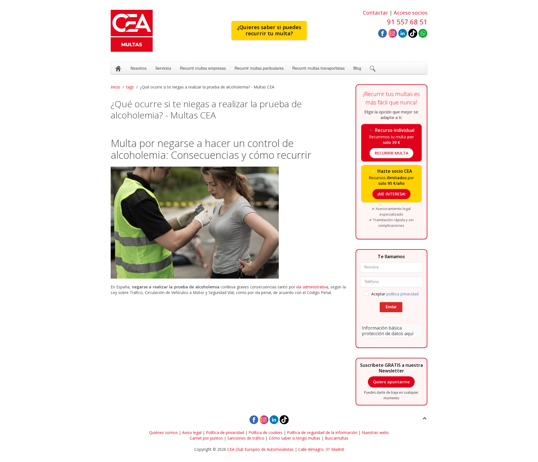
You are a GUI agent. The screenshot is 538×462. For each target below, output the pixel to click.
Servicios (163, 68)
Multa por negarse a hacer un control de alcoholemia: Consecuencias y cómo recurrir (211, 149)
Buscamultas (336, 438)
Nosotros (139, 68)
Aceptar (395, 294)
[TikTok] (412, 33)
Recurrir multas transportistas (318, 68)
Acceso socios (410, 12)
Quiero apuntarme (391, 381)
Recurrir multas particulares (259, 68)
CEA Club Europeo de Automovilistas (260, 449)
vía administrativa (312, 287)
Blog (357, 68)
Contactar (375, 12)
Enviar (391, 307)
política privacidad (402, 294)
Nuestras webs (375, 432)
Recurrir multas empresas (203, 68)
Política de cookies (265, 432)
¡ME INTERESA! (391, 194)
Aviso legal (191, 432)
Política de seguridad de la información (322, 432)
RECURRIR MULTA (391, 153)
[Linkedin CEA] (402, 33)
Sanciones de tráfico (245, 438)
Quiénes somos (163, 432)
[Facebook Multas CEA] (382, 33)
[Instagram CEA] (392, 33)
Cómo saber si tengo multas (294, 438)
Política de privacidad (225, 432)
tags (130, 87)
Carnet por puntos (206, 438)
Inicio (115, 87)
